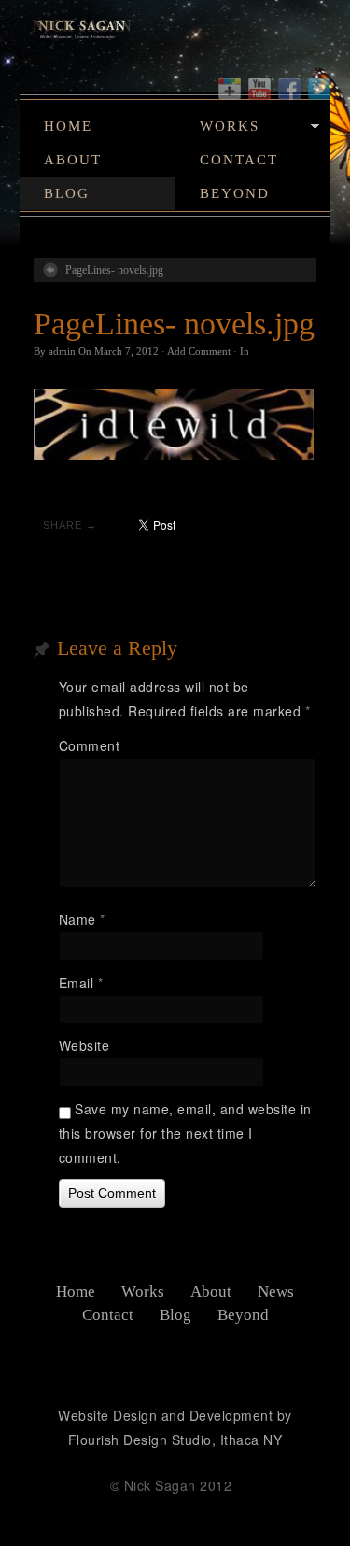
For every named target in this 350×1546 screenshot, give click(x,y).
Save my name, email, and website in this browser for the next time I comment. (185, 1133)
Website (84, 1045)
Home (68, 126)
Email (81, 982)
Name (82, 919)
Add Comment (199, 351)
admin (62, 351)
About (73, 159)
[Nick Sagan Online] (175, 39)
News (276, 1291)
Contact (239, 159)
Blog (67, 193)
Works (229, 126)
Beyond (235, 193)
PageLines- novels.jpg (114, 270)
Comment (89, 745)
